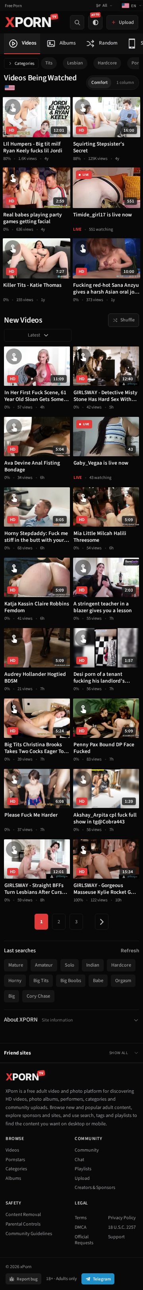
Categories (25, 63)
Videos (12, 1150)
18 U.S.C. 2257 (122, 1227)
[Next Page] (101, 922)
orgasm (123, 980)
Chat (79, 1159)
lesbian (75, 63)
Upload (82, 1178)
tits (48, 63)
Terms (81, 1217)
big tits (40, 980)
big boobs (70, 980)
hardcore (107, 63)
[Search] (77, 22)
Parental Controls (23, 1224)
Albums (13, 1178)
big (11, 996)
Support (116, 1237)
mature (15, 965)
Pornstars (15, 1159)
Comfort (99, 82)
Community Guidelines (29, 1233)
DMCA (81, 1227)
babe (98, 980)
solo (69, 965)
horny (14, 980)
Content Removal (23, 1214)
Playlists (83, 1168)
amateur (44, 965)
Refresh (130, 950)
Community (87, 1150)
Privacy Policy (122, 1217)
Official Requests (84, 1240)
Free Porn (13, 6)
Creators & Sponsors (95, 1187)
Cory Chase (38, 996)
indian (92, 965)
